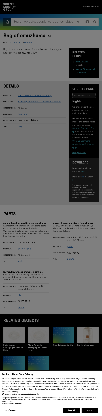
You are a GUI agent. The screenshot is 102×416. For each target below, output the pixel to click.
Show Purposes (10, 410)
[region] (51, 393)
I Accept (90, 410)
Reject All (71, 410)
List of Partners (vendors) (12, 404)
